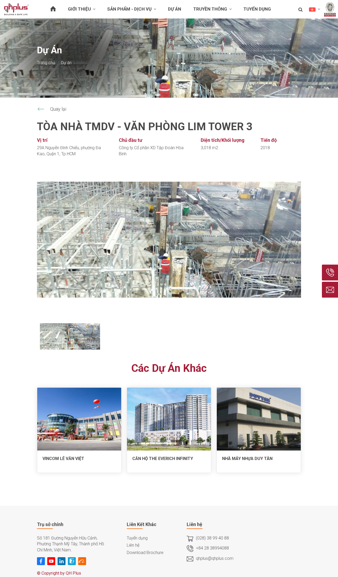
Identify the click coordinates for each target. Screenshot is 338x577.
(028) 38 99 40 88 (212, 538)
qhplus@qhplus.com (214, 558)
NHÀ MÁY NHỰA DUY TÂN (247, 458)
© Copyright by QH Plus (59, 573)
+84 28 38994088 (212, 548)
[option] (169, 239)
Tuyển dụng (137, 538)
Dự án (66, 62)
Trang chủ (46, 62)
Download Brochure (145, 552)
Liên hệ (133, 545)
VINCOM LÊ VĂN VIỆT (63, 458)
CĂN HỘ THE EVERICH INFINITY (162, 458)
